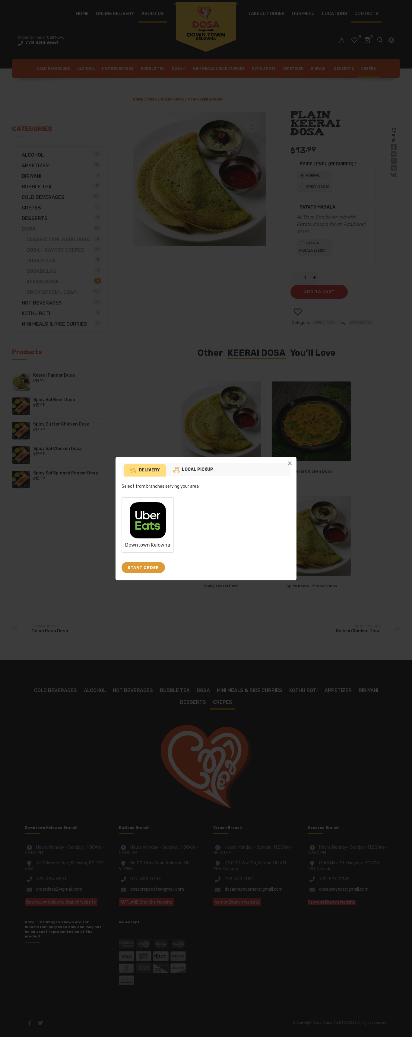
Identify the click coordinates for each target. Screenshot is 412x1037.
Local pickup (197, 469)
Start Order (143, 567)
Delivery (149, 470)
